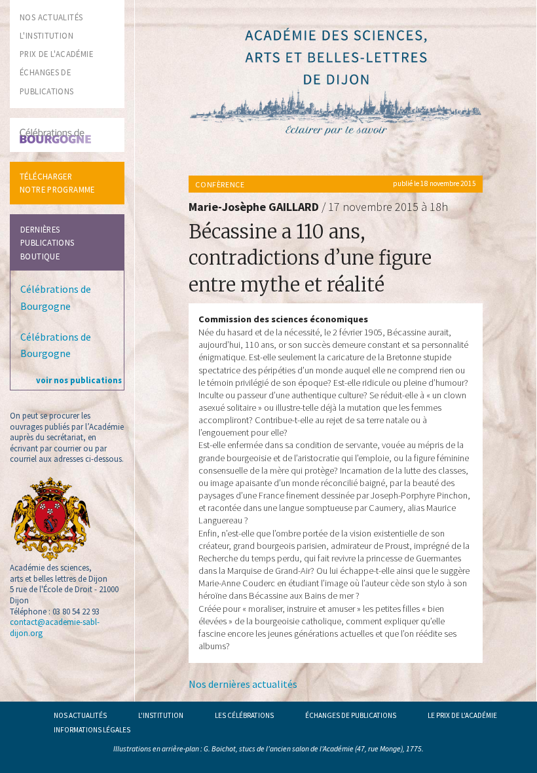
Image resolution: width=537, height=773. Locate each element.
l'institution (46, 35)
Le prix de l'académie (462, 715)
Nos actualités (80, 715)
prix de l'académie (56, 53)
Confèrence (219, 184)
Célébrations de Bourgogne (55, 297)
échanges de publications (350, 715)
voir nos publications (79, 380)
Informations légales (92, 729)
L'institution (160, 715)
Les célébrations (244, 715)
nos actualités (51, 17)
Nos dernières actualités (243, 683)
